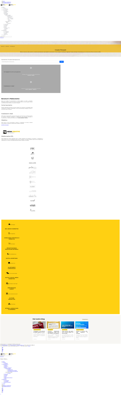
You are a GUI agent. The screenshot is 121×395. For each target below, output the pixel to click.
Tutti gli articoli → (85, 319)
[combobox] (7, 36)
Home (3, 7)
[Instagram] (2, 351)
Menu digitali (8, 15)
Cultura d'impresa (6, 34)
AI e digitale (6, 32)
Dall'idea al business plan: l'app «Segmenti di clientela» (82, 332)
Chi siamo (4, 8)
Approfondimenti (37, 329)
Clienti (5, 29)
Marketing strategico (6, 14)
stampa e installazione (7, 2)
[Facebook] (2, 347)
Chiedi (62, 61)
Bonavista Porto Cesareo (10, 17)
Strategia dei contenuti (6, 28)
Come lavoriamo (5, 9)
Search (1, 36)
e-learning (6, 24)
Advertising (6, 11)
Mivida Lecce (10, 16)
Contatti (3, 35)
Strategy (5, 10)
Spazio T (9, 23)
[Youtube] (2, 349)
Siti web (5, 26)
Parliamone (4, 30)
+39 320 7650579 (13, 345)
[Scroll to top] (0, 394)
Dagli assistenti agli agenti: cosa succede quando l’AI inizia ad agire (67, 332)
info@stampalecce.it (20, 345)
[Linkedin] (2, 350)
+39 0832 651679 (5, 345)
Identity (5, 12)
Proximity (5, 25)
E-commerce (6, 31)
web (4, 1)
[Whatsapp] (2, 352)
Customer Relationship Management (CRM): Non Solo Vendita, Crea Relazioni (53, 332)
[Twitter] (2, 348)
